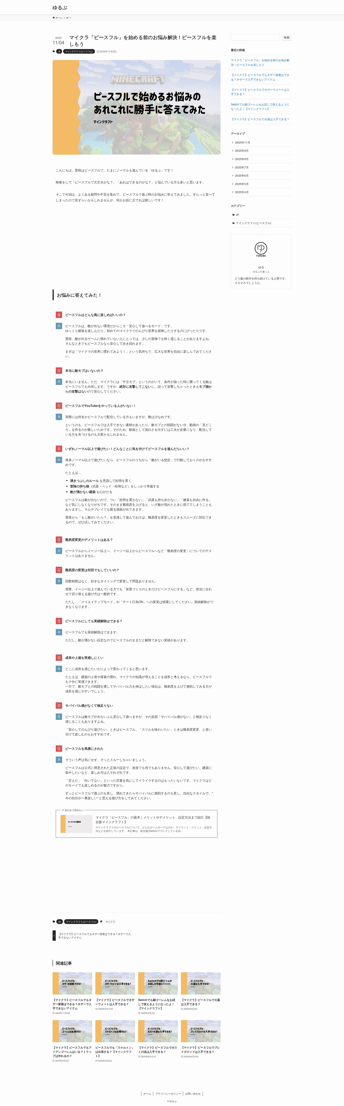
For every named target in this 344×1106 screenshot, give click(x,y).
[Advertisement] (136, 244)
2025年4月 (242, 192)
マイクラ (110, 921)
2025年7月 (242, 167)
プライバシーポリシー (168, 1093)
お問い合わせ (193, 1093)
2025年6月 (242, 175)
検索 (286, 37)
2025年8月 (242, 159)
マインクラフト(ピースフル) (79, 51)
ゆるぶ (60, 7)
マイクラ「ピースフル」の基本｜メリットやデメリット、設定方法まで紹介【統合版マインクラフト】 (153, 819)
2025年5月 (242, 184)
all (59, 51)
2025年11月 (242, 142)
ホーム (147, 1093)
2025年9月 (242, 151)
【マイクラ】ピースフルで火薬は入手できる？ (260, 119)
